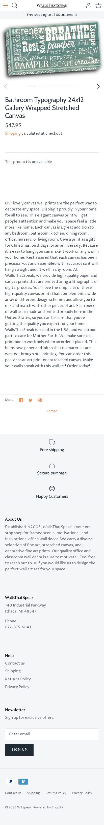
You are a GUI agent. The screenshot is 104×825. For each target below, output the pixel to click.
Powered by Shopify (48, 807)
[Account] (87, 5)
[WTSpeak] (52, 6)
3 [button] (52, 85)
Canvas (52, 411)
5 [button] (72, 85)
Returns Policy (18, 679)
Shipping (13, 133)
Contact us (15, 663)
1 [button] (32, 85)
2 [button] (42, 85)
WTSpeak (24, 807)
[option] (52, 50)
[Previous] (5, 86)
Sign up (19, 749)
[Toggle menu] (5, 5)
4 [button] (62, 85)
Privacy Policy (17, 687)
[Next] (98, 86)
